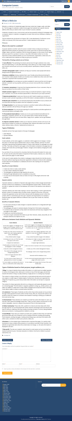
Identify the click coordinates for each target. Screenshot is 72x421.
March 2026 (59, 41)
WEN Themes (48, 419)
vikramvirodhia (17, 23)
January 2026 (59, 44)
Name (4, 364)
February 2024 (59, 62)
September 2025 (60, 51)
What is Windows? (46, 340)
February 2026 (59, 42)
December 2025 (60, 46)
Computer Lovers (10, 5)
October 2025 (59, 49)
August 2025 (59, 53)
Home (4, 11)
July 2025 (58, 55)
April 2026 (58, 39)
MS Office (24, 11)
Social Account (21, 14)
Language (5, 14)
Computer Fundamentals (14, 11)
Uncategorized (7, 335)
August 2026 (59, 32)
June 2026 (58, 35)
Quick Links (64, 1)
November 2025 (60, 48)
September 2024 (60, 60)
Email (20, 364)
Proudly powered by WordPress (28, 419)
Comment (5, 348)
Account (42, 11)
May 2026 (58, 37)
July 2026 (58, 34)
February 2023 (59, 63)
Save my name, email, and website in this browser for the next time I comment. (22, 369)
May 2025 (58, 56)
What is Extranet (7, 340)
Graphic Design (50, 11)
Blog (47, 14)
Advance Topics (33, 11)
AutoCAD (59, 11)
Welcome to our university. (14, 1)
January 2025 (59, 58)
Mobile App (13, 14)
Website (38, 364)
